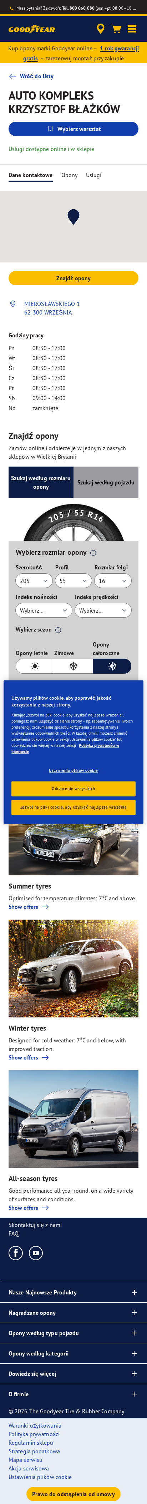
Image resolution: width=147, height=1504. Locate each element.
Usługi (94, 174)
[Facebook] (16, 1252)
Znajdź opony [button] (73, 278)
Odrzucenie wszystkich (73, 788)
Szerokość (29, 567)
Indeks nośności (36, 596)
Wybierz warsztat (79, 128)
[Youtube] (36, 1252)
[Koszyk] (116, 28)
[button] (132, 28)
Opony (69, 174)
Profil (62, 567)
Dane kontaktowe (31, 174)
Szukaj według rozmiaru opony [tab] (41, 482)
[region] (73, 752)
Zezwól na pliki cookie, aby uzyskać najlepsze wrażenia (73, 807)
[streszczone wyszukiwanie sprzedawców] (100, 28)
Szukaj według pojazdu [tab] (106, 482)
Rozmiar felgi (111, 567)
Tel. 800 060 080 (78, 8)
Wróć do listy (37, 76)
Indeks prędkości (96, 596)
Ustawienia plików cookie (73, 770)
